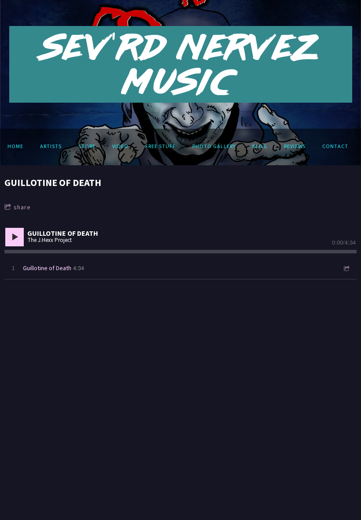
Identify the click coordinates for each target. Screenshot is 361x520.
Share (22, 207)
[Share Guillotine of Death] (346, 268)
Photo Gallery (214, 146)
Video (120, 146)
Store (87, 146)
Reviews (295, 146)
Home (15, 146)
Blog (259, 146)
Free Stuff (160, 146)
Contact (335, 146)
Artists (51, 146)
